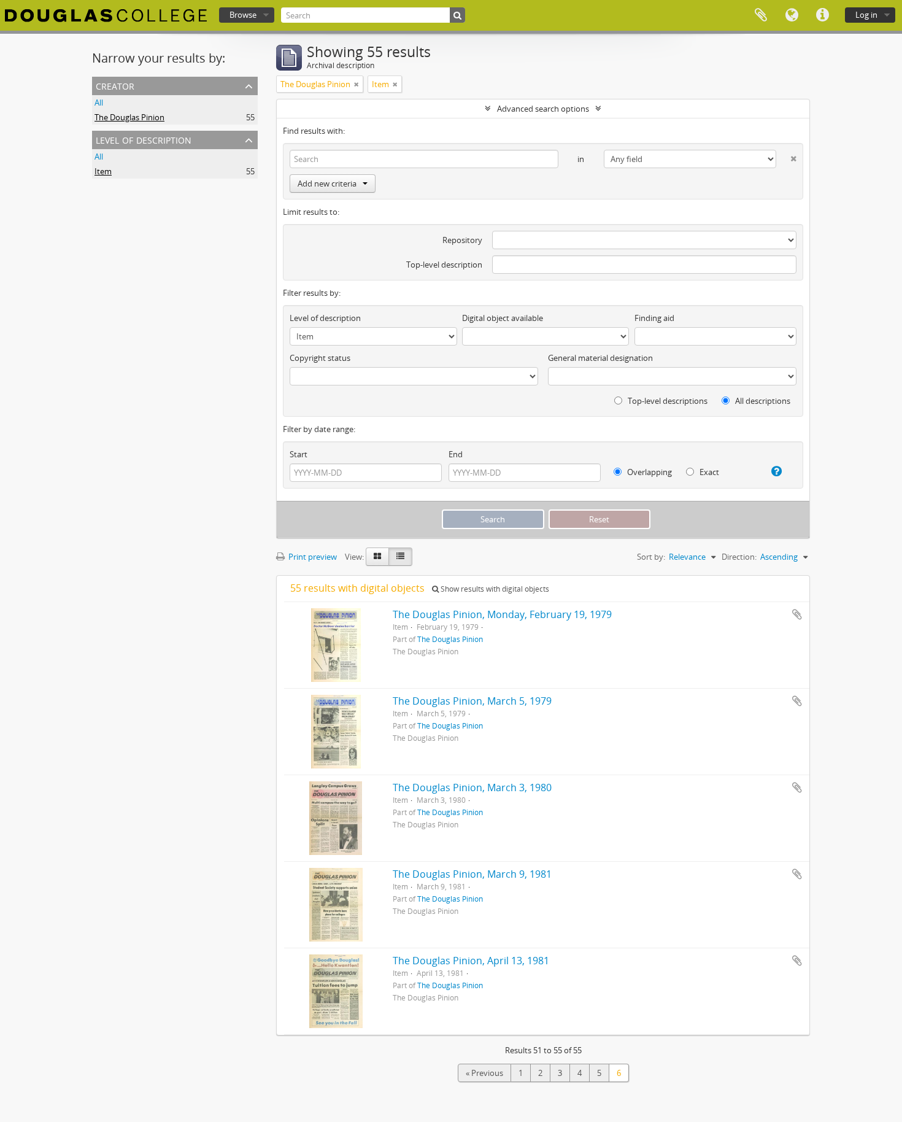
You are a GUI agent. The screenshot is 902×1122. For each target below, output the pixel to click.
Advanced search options (543, 108)
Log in (866, 14)
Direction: (739, 556)
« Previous (484, 1072)
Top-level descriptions (666, 400)
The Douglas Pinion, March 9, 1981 (472, 874)
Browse (242, 14)
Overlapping (648, 472)
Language (791, 15)
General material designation (600, 357)
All (98, 102)
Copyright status (320, 357)
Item (103, 171)
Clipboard (761, 15)
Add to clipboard (797, 614)
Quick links (822, 15)
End (456, 454)
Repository (462, 240)
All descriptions (761, 400)
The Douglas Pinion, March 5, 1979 (472, 701)
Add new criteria (327, 183)
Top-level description (444, 264)
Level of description (143, 139)
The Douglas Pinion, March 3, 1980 (472, 787)
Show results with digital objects (494, 589)
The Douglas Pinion (129, 117)
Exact (708, 472)
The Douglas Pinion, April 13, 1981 (471, 960)
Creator (115, 85)
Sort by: (651, 556)
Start (298, 454)
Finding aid (654, 317)
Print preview (312, 556)
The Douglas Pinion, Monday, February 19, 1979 (502, 614)
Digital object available (502, 317)
